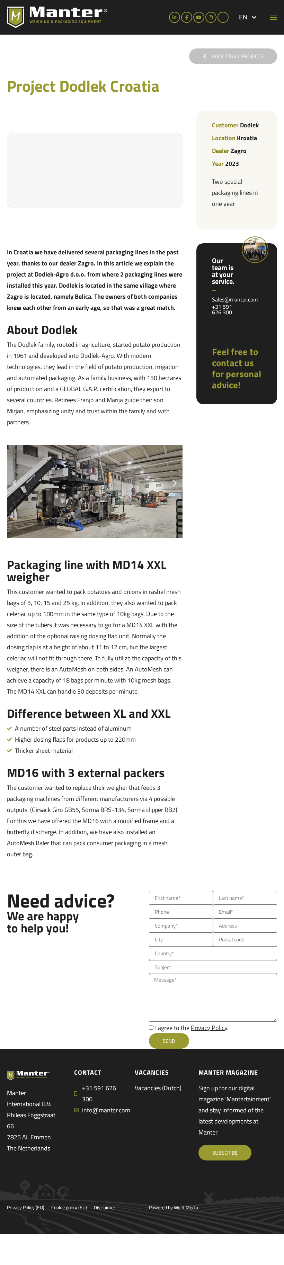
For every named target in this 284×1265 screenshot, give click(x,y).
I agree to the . (192, 1027)
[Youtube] (198, 17)
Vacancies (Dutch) (158, 1088)
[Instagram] (210, 17)
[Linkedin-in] (174, 17)
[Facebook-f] (186, 17)
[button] (248, 17)
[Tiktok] (223, 17)
